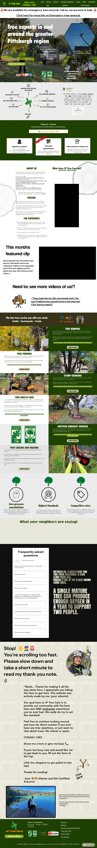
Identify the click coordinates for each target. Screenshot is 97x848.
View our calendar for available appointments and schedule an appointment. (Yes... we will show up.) (48, 152)
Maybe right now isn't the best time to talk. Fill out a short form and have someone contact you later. (77, 151)
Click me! (53, 831)
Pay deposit (65, 837)
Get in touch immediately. (19, 149)
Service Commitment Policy (70, 828)
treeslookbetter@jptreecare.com (38, 844)
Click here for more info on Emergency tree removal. (48, 15)
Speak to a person (19, 146)
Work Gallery (65, 834)
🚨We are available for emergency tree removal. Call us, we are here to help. (47, 10)
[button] (78, 2)
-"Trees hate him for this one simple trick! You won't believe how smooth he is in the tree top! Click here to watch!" (55, 301)
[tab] (17, 560)
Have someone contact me (77, 146)
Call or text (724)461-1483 (29, 3)
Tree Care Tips (66, 831)
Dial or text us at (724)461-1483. (17, 150)
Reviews (63, 825)
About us (64, 822)
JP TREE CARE (14, 3)
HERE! (51, 59)
